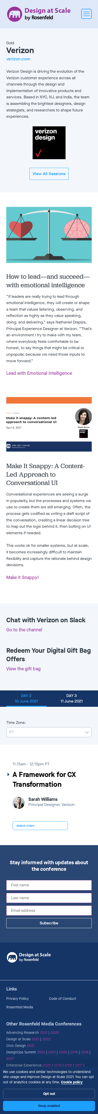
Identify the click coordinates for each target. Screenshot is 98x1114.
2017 (10, 1058)
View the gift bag (23, 669)
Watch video (25, 826)
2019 (74, 1052)
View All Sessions (49, 173)
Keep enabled (49, 1105)
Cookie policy (72, 1082)
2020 (55, 1032)
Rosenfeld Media (19, 1007)
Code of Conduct (62, 998)
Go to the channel (24, 630)
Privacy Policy (17, 998)
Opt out (49, 1093)
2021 (43, 1032)
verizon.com (18, 59)
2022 (46, 1039)
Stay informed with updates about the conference (49, 866)
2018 (84, 1052)
